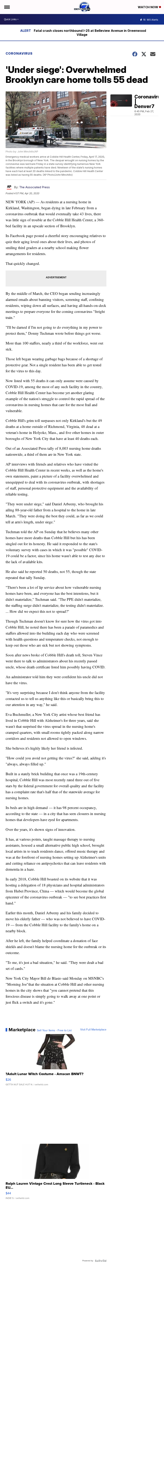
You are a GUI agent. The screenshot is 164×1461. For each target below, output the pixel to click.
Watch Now (148, 7)
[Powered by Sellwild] (100, 1260)
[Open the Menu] (6, 7)
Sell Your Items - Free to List (54, 1030)
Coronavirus (19, 53)
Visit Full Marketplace (93, 1029)
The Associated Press (34, 187)
